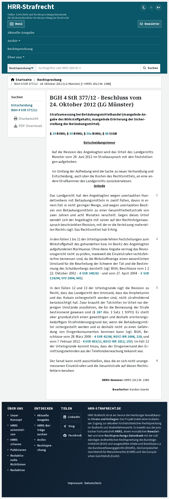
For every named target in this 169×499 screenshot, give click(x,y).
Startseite (23, 80)
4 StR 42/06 (103, 336)
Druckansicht (28, 118)
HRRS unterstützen (17, 430)
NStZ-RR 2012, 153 (117, 341)
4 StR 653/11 (92, 341)
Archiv (41, 439)
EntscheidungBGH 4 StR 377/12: (24, 108)
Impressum (75, 483)
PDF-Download (29, 125)
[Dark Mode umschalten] (144, 7)
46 (106, 133)
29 (54, 133)
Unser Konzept (16, 417)
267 (99, 312)
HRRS (118, 431)
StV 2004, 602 (71, 278)
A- (151, 7)
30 (71, 133)
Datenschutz (92, 483)
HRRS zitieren (15, 441)
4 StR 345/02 (89, 273)
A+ (158, 7)
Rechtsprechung (20, 49)
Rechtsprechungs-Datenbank (124, 436)
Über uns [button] (14, 57)
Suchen (17, 97)
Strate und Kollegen (104, 419)
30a (89, 133)
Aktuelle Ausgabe (20, 32)
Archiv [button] (12, 40)
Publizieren (18, 450)
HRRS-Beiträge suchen (44, 430)
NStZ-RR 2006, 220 (127, 336)
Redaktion (17, 470)
